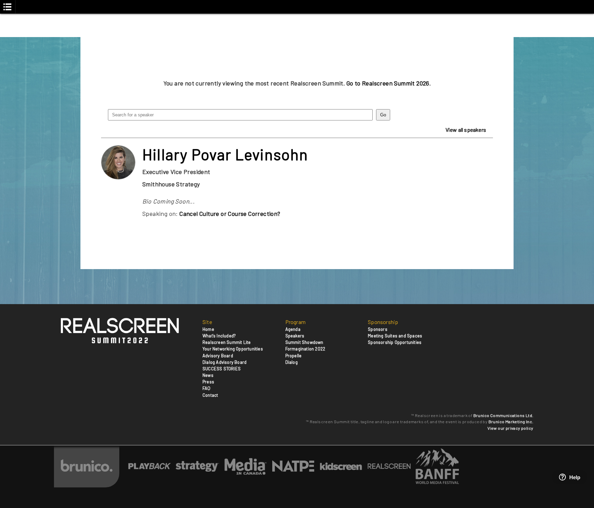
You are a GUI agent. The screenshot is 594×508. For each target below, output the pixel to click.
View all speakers (466, 129)
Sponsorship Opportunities (394, 342)
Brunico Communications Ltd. (503, 415)
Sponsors (377, 329)
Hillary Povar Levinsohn (225, 154)
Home (208, 329)
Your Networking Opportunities (232, 348)
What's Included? (219, 335)
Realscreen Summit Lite (226, 342)
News (207, 375)
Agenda (292, 329)
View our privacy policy (510, 428)
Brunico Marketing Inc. (511, 421)
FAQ (206, 388)
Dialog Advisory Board (224, 362)
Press (208, 381)
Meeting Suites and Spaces (395, 335)
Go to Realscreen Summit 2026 (387, 83)
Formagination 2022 (305, 348)
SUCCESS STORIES (221, 368)
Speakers (295, 335)
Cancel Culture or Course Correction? (229, 213)
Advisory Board (217, 355)
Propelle (293, 355)
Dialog (291, 362)
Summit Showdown (304, 342)
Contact (210, 395)
